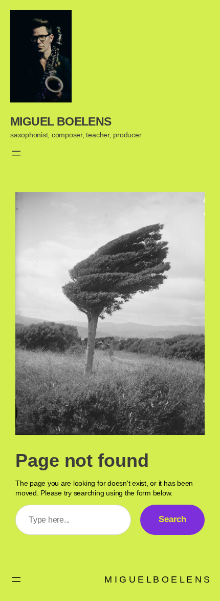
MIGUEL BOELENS (61, 121)
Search (172, 519)
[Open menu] (16, 153)
